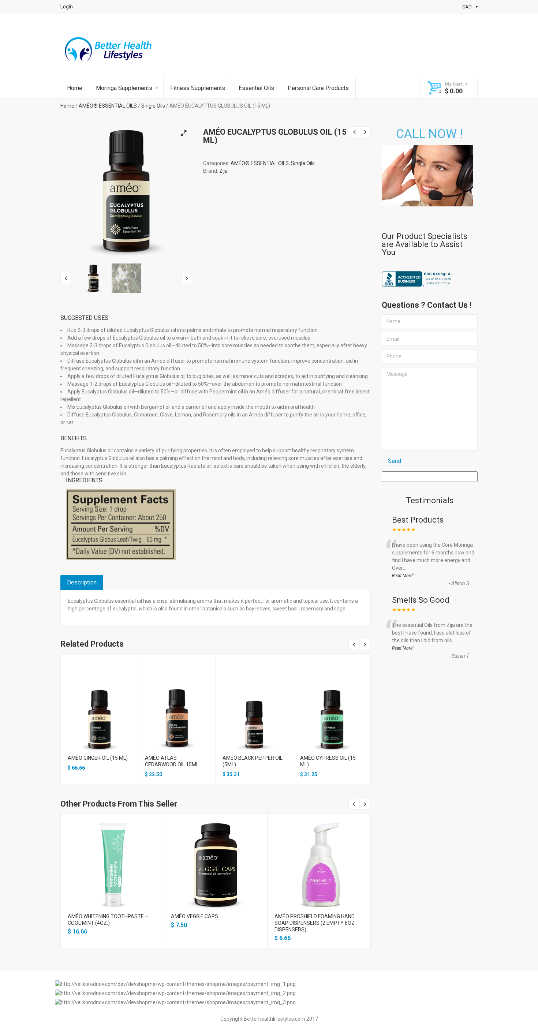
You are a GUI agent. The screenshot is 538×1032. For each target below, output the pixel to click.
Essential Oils (256, 88)
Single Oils (153, 106)
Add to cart (99, 723)
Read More (402, 575)
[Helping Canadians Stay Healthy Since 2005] (108, 51)
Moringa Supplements (124, 88)
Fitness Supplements (197, 88)
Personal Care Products (318, 88)
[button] (183, 133)
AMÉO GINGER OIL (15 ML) (98, 758)
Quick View (99, 711)
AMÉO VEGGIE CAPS (194, 916)
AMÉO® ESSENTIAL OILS (108, 106)
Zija (223, 171)
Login (66, 7)
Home (74, 88)
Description (82, 582)
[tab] (81, 582)
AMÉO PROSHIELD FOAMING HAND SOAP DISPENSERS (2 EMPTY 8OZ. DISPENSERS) (315, 922)
